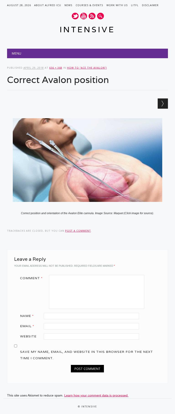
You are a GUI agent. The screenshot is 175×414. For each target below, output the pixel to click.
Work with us (117, 5)
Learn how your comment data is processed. (96, 395)
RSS (92, 16)
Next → (163, 103)
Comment (31, 278)
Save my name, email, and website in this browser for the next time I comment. (86, 355)
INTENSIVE (87, 29)
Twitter (75, 16)
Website (28, 336)
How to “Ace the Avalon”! (87, 67)
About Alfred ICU (47, 5)
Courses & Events (89, 5)
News (68, 5)
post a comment (78, 230)
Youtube (83, 16)
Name (27, 316)
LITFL (135, 5)
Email (27, 326)
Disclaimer (150, 5)
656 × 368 (55, 67)
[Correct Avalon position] (87, 206)
